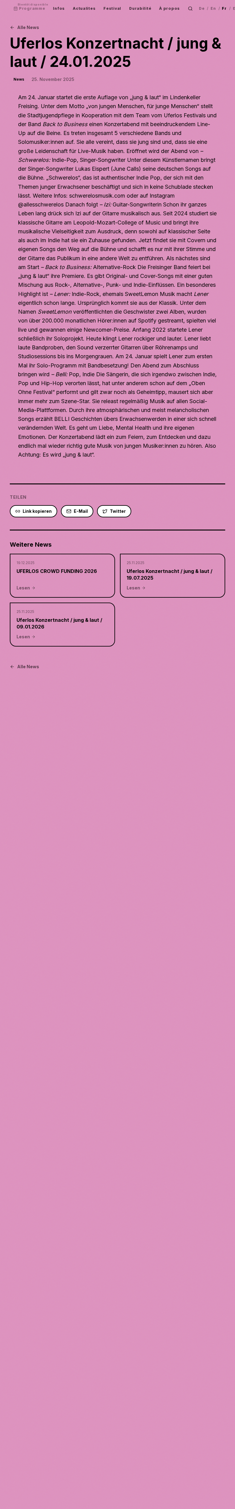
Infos (59, 8)
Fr (224, 8)
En (213, 8)
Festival (112, 8)
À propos (169, 8)
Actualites (84, 8)
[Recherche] (190, 8)
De (201, 8)
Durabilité (140, 8)
